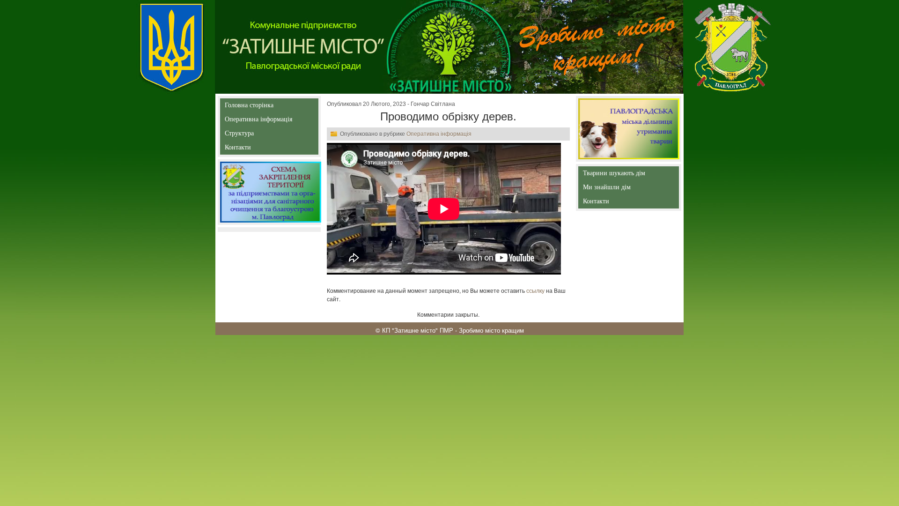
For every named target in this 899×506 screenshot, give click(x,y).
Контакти (259, 149)
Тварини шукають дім (615, 175)
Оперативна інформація (258, 121)
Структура (256, 135)
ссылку (535, 290)
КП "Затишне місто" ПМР (417, 330)
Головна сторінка (249, 107)
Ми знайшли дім (626, 187)
